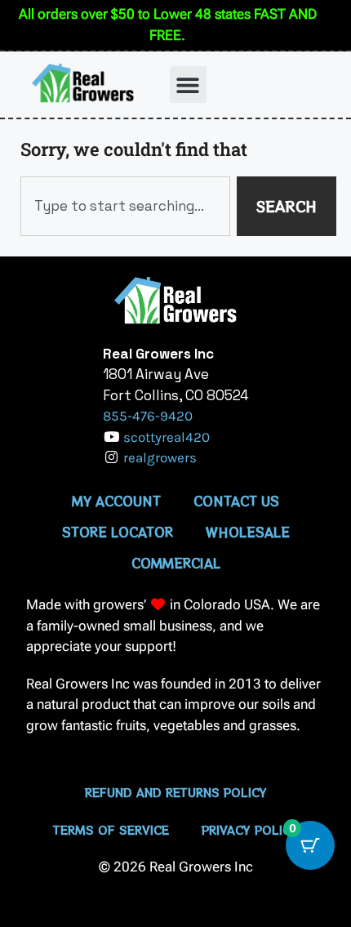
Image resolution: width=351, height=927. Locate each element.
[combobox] (125, 206)
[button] (188, 84)
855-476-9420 (148, 416)
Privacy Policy (250, 830)
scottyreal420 (166, 437)
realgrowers (160, 457)
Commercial (175, 563)
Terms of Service (111, 830)
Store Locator (117, 532)
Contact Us (236, 501)
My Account (116, 501)
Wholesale (248, 532)
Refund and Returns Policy (176, 792)
